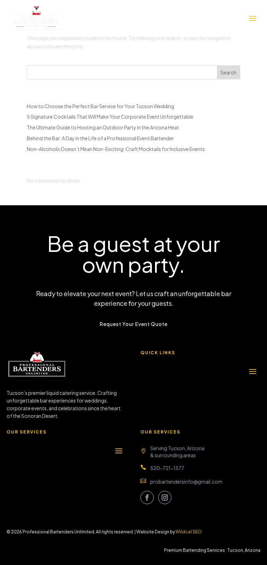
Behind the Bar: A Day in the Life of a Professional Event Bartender (100, 138)
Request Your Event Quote (134, 324)
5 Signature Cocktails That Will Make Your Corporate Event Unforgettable (110, 116)
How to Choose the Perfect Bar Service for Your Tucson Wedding (100, 106)
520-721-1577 (167, 468)
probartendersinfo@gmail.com (186, 481)
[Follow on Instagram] (164, 497)
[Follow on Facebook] (147, 497)
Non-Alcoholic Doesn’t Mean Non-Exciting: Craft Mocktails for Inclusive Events (116, 149)
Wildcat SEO (189, 531)
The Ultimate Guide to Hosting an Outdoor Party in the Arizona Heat (103, 127)
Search (228, 72)
